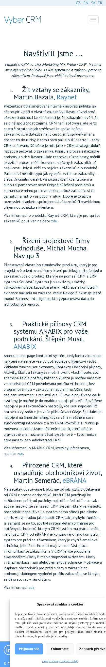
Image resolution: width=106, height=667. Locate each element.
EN (85, 2)
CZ (78, 2)
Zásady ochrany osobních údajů (60, 661)
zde (54, 220)
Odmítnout (60, 649)
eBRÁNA (74, 480)
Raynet (67, 96)
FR (100, 2)
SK (93, 2)
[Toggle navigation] (93, 20)
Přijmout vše (29, 649)
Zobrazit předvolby (92, 649)
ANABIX (25, 346)
